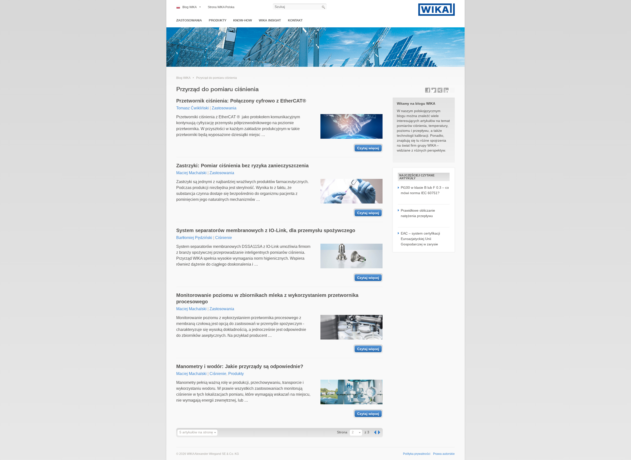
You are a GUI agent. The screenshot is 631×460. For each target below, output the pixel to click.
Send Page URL (452, 90)
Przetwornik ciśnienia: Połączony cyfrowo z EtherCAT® (241, 100)
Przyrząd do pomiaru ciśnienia (216, 78)
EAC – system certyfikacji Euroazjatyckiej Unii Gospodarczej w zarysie (420, 238)
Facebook (427, 90)
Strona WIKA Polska (221, 7)
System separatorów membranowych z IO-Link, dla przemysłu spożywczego (265, 230)
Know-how (242, 20)
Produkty (217, 20)
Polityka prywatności (416, 454)
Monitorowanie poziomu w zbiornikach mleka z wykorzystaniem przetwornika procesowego (267, 298)
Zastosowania (189, 20)
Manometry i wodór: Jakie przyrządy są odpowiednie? (239, 366)
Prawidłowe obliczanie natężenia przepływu (418, 213)
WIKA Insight (270, 20)
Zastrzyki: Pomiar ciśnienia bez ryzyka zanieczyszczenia (242, 165)
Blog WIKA (189, 7)
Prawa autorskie (444, 454)
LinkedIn (446, 90)
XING (440, 90)
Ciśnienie (223, 238)
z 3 (367, 432)
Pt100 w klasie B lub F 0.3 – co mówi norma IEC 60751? (425, 190)
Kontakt (295, 20)
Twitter (433, 90)
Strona (342, 432)
